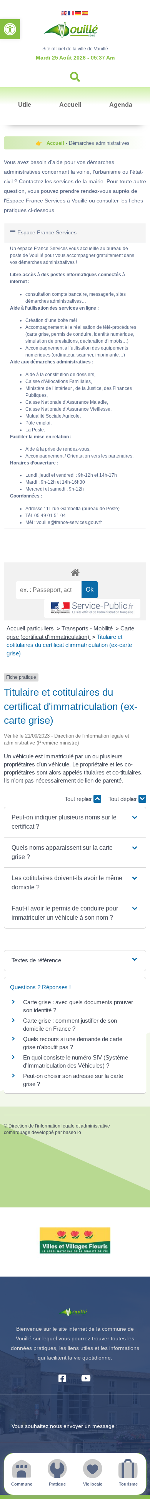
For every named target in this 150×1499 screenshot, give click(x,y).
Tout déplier (123, 799)
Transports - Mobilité (88, 628)
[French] (71, 12)
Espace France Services (47, 232)
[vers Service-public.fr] (92, 608)
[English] (64, 12)
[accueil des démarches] (75, 572)
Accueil (70, 104)
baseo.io (72, 1132)
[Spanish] (85, 12)
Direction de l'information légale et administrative (59, 1126)
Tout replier (79, 799)
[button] (10, 29)
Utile (24, 104)
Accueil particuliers (31, 628)
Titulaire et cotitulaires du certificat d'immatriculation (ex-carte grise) (69, 645)
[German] (78, 12)
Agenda (120, 104)
